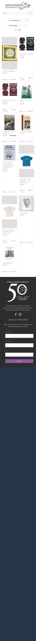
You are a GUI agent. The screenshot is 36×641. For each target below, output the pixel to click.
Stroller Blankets (9, 71)
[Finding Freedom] (26, 122)
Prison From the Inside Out (8, 132)
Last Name (9, 341)
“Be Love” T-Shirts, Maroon (9, 101)
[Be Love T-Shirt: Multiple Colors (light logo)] (26, 161)
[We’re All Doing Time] (26, 90)
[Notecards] (26, 203)
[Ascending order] (27, 20)
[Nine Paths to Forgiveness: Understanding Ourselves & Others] (9, 152)
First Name (9, 332)
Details (14, 79)
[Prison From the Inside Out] (9, 122)
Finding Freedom (26, 132)
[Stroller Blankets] (9, 53)
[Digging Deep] (9, 253)
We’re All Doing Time (25, 101)
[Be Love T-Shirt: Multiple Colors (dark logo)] (9, 212)
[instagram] (20, 314)
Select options (23, 78)
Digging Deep (8, 263)
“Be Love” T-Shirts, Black (26, 55)
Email (7, 351)
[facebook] (16, 314)
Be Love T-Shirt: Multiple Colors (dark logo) (8, 231)
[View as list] (19, 30)
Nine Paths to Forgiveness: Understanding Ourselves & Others (8, 165)
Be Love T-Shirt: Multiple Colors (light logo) (25, 180)
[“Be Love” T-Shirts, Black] (26, 44)
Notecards (24, 213)
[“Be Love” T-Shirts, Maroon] (9, 90)
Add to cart (6, 79)
